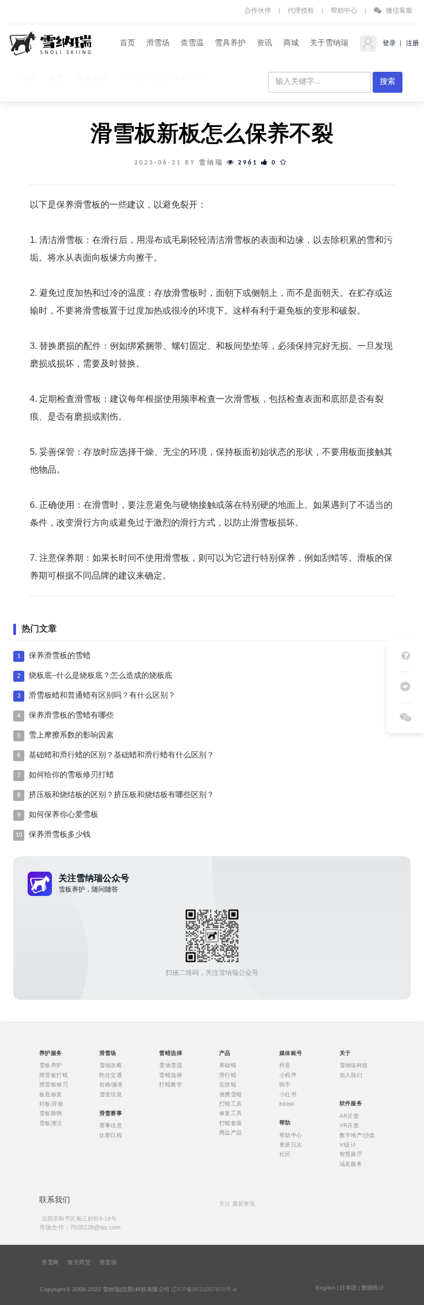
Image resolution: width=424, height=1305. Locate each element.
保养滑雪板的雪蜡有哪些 (71, 716)
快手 (285, 1084)
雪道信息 (111, 1094)
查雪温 (192, 43)
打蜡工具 (230, 1104)
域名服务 (351, 1163)
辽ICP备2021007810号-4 (204, 1289)
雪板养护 (50, 1065)
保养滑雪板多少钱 (60, 835)
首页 (127, 43)
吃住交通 (111, 1074)
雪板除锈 (50, 1113)
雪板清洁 (50, 1123)
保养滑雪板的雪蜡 (60, 656)
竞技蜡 (227, 1084)
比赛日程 (111, 1135)
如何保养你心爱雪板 (63, 815)
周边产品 (230, 1132)
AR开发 (349, 1115)
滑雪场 (157, 43)
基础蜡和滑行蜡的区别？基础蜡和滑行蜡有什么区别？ (121, 755)
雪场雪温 (170, 1065)
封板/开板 (51, 1104)
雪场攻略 (111, 1065)
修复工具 (230, 1113)
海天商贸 (79, 1262)
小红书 (287, 1094)
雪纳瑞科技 (354, 1065)
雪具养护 (230, 43)
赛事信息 (111, 1125)
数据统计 (373, 1288)
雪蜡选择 (170, 1074)
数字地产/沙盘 (357, 1135)
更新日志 (291, 1145)
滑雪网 (50, 1262)
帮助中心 (344, 11)
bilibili (287, 1104)
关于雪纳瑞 (329, 43)
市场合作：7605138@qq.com (80, 1226)
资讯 (264, 43)
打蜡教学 (170, 1084)
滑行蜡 (227, 1074)
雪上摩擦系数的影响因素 (71, 735)
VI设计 (348, 1145)
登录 (388, 43)
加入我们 (351, 1074)
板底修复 (50, 1094)
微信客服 (398, 11)
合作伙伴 (258, 11)
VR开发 (349, 1125)
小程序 (287, 1074)
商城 (291, 43)
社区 (285, 1154)
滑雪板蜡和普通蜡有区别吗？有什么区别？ (102, 696)
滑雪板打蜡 (53, 1074)
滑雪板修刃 (53, 1084)
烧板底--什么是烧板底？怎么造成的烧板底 (100, 676)
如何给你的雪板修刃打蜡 (71, 775)
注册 (411, 43)
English (326, 1288)
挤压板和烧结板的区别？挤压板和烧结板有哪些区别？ (121, 795)
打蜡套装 (230, 1123)
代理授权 (301, 11)
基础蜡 (227, 1065)
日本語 (348, 1288)
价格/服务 (111, 1084)
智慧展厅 (351, 1154)
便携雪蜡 (230, 1094)
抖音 (285, 1065)
